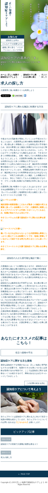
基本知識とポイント (31, 14)
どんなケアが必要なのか (12, 44)
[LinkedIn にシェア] (25, 95)
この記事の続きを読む (36, 383)
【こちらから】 (22, 422)
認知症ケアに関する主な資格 (16, 360)
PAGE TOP (25, 474)
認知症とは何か (12, 40)
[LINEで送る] (17, 95)
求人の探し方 (6, 457)
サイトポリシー (23, 11)
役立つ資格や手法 (24, 352)
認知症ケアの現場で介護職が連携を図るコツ (19, 444)
